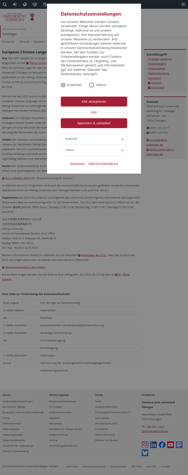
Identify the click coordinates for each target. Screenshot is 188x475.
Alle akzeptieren (94, 101)
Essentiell (74, 85)
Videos (101, 85)
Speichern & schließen (94, 123)
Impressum (77, 163)
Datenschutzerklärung (103, 163)
